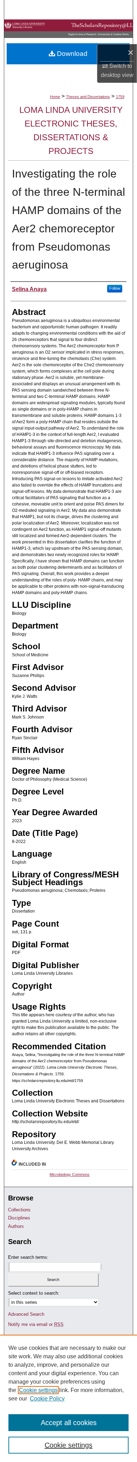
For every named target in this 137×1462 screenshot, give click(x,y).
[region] (68, 1398)
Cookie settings (38, 1390)
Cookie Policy (47, 1399)
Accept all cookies (69, 1422)
